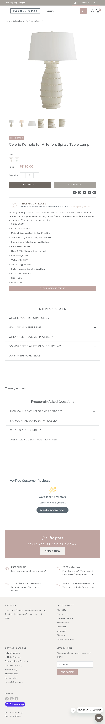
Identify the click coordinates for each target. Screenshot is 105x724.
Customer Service (65, 618)
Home (7, 21)
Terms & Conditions (14, 682)
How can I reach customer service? (36, 411)
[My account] (92, 11)
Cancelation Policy (13, 665)
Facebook (61, 626)
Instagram (61, 631)
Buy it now (75, 184)
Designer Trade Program (16, 661)
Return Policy (11, 669)
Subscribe (67, 672)
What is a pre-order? (25, 430)
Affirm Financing (12, 653)
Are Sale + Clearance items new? (34, 439)
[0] (97, 10)
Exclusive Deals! (88, 2)
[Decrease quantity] (22, 175)
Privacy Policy (11, 678)
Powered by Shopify (13, 716)
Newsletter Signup (65, 639)
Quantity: (13, 175)
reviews (14, 590)
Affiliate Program (12, 657)
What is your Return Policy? (30, 318)
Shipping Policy (12, 673)
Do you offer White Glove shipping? (35, 346)
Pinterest (61, 635)
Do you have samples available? (33, 420)
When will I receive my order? (31, 336)
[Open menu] (6, 11)
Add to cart (30, 184)
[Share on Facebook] (84, 192)
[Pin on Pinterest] (75, 192)
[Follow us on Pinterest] (7, 698)
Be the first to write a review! (52, 510)
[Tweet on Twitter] (89, 192)
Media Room (63, 622)
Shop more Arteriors (52, 288)
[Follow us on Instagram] (12, 698)
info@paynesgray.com (80, 206)
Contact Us (62, 614)
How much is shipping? (25, 327)
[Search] (83, 11)
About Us (61, 610)
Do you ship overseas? (25, 355)
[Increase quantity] (36, 175)
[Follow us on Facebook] (16, 698)
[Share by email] (94, 192)
